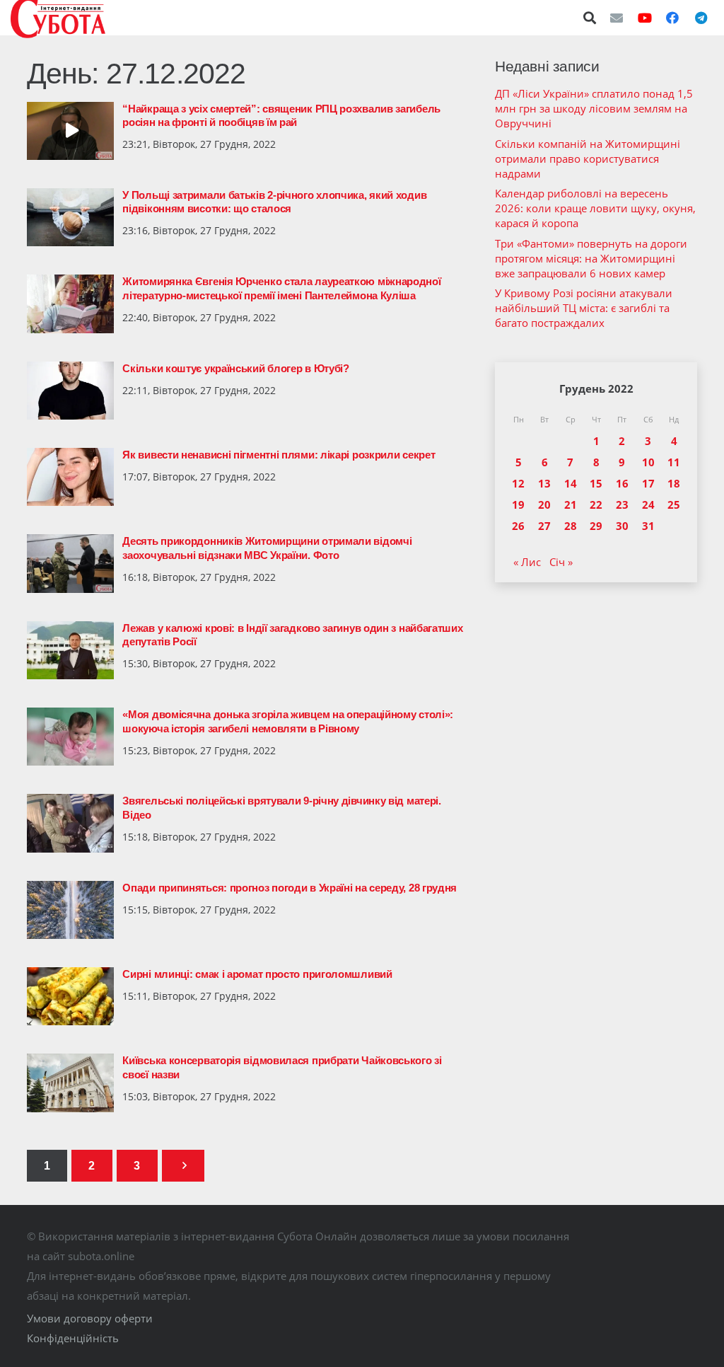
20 (544, 504)
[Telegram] (700, 17)
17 (648, 483)
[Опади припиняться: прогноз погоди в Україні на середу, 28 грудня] (71, 910)
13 (544, 483)
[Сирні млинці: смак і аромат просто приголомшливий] (71, 996)
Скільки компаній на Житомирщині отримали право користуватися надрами (587, 158)
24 (648, 504)
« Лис (527, 562)
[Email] (616, 17)
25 (673, 504)
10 (648, 462)
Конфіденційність (73, 1338)
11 (673, 462)
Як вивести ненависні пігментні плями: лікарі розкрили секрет (278, 455)
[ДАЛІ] (183, 1166)
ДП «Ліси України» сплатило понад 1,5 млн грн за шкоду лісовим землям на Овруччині (594, 108)
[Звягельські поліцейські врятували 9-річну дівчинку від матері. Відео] (71, 823)
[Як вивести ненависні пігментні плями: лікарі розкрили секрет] (71, 477)
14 (570, 483)
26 (518, 526)
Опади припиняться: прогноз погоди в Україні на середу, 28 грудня (289, 888)
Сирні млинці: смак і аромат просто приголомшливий (257, 974)
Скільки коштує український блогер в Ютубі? (235, 368)
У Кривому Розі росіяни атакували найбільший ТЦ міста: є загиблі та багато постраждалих (583, 308)
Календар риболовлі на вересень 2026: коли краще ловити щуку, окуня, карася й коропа (595, 208)
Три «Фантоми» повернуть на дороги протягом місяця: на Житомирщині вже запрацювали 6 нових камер (591, 258)
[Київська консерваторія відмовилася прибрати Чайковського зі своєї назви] (71, 1083)
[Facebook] (672, 17)
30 (622, 526)
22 (596, 504)
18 (673, 483)
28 (570, 526)
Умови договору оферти (90, 1318)
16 (622, 483)
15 (596, 483)
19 (518, 504)
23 (622, 504)
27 (544, 526)
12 (518, 483)
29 (596, 526)
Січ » (561, 562)
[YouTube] (645, 17)
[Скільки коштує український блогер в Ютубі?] (71, 391)
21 (570, 504)
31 (648, 526)
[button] (590, 17)
